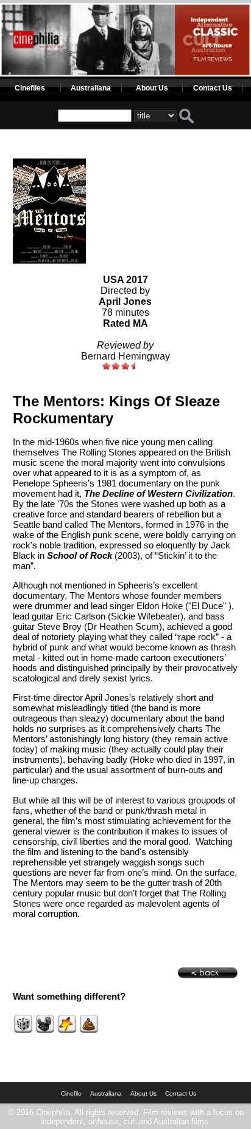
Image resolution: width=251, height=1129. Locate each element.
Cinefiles (30, 88)
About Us (152, 88)
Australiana (91, 88)
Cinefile (71, 1093)
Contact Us (212, 88)
